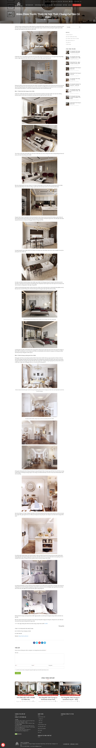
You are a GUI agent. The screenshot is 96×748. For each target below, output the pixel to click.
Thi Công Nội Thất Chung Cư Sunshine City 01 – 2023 (75, 57)
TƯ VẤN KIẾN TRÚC (66, 744)
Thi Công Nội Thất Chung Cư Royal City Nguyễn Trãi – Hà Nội (75, 97)
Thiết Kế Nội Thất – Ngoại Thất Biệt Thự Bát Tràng (75, 63)
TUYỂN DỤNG (68, 44)
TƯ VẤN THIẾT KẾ (77, 5)
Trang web (50, 665)
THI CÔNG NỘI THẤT (42, 726)
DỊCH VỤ (39, 732)
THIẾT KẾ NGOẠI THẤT (42, 724)
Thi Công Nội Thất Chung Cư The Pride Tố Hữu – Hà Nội (75, 90)
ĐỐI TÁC (76, 744)
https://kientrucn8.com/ (23, 636)
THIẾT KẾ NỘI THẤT (41, 716)
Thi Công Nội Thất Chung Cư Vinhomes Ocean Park (75, 52)
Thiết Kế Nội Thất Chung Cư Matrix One (70, 698)
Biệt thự (47, 695)
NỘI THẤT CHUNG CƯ (48, 11)
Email (33, 665)
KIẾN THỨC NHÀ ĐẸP (42, 728)
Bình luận (16, 652)
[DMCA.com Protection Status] (18, 733)
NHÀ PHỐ (40, 722)
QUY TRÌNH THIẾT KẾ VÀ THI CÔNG (72, 38)
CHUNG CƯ (41, 718)
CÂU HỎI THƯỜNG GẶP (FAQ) (71, 36)
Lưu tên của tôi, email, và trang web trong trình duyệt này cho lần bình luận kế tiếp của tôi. (32, 669)
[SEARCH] (79, 27)
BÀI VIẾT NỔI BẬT (19, 695)
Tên (16, 665)
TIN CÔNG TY (68, 42)
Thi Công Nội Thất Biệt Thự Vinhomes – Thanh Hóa (75, 85)
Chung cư (24, 695)
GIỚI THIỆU (40, 730)
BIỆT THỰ (40, 720)
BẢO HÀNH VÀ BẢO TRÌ (70, 40)
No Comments (76, 53)
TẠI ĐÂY (46, 623)
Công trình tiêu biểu (30, 695)
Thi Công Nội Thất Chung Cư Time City (75, 79)
